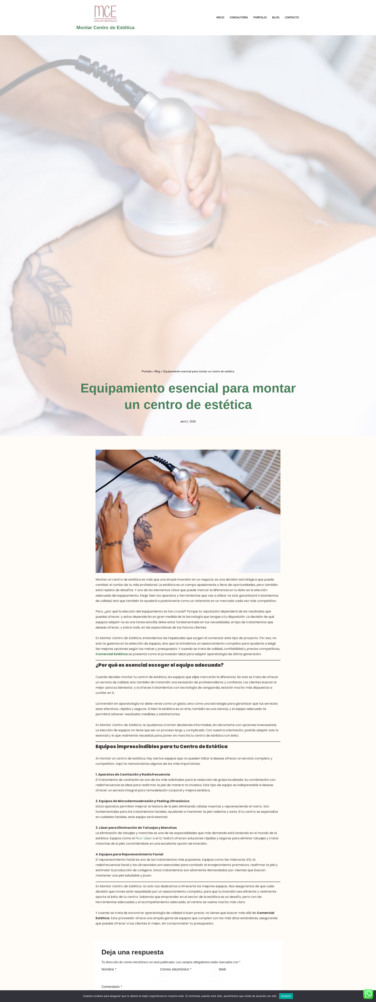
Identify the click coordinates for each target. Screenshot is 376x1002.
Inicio (220, 17)
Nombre (108, 969)
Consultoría (239, 17)
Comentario (111, 987)
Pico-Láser (144, 838)
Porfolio (260, 17)
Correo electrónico (175, 969)
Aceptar (286, 995)
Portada (147, 371)
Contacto (292, 17)
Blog (275, 17)
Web (222, 969)
